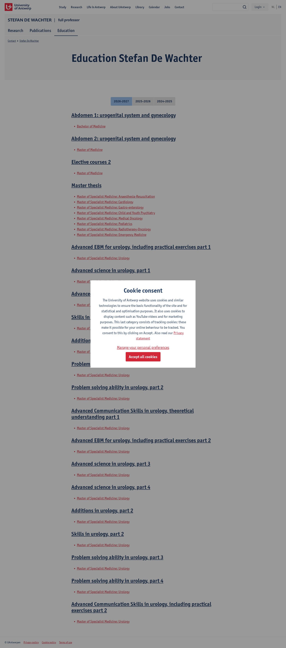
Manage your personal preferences (143, 347)
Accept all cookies (143, 356)
